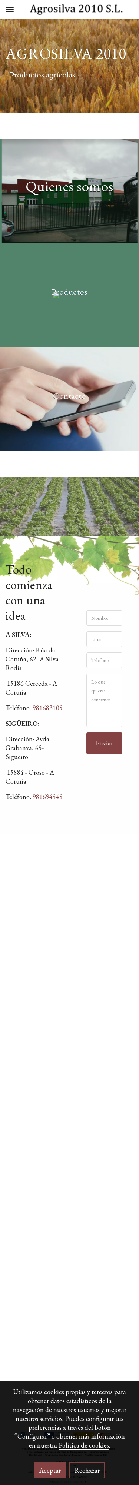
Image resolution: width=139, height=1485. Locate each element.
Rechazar (87, 1470)
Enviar (104, 743)
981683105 (48, 708)
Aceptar (50, 1470)
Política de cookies (84, 1445)
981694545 (48, 797)
